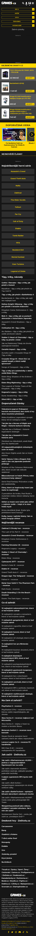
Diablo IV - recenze (10, 569)
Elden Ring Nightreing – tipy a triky (17, 383)
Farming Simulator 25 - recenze (15, 545)
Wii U (17, 9)
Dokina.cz (6, 884)
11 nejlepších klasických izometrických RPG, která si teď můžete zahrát (15, 658)
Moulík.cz (14, 881)
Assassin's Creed (18, 171)
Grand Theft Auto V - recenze (14, 572)
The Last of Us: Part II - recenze (15, 532)
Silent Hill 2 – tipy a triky (12, 399)
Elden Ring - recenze (11, 558)
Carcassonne (7, 826)
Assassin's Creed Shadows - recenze (17, 535)
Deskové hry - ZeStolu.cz (16, 820)
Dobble (5, 846)
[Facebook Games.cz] (8, 932)
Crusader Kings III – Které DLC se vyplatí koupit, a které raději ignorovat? (16, 361)
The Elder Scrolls (18, 200)
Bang (4, 830)
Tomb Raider (18, 236)
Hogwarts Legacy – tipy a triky (15, 392)
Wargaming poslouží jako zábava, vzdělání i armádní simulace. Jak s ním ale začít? (16, 808)
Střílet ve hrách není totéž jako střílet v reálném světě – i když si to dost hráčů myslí (18, 504)
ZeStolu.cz (7, 875)
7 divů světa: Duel (9, 838)
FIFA (18, 243)
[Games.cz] (9, 3)
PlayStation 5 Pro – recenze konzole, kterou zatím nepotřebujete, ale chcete (17, 712)
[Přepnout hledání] (23, 3)
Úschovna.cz (22, 878)
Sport (20, 869)
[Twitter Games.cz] (12, 932)
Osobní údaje (25, 921)
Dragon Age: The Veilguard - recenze (18, 576)
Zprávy (14, 869)
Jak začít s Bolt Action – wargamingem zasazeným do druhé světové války (17, 785)
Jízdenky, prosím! (9, 854)
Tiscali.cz (6, 869)
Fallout (18, 207)
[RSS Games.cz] (27, 932)
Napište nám (14, 925)
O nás (15, 923)
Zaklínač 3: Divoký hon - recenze (16, 528)
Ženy (26, 869)
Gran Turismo (18, 264)
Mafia (18, 186)
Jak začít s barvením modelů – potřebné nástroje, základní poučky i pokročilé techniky (17, 771)
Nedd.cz (5, 881)
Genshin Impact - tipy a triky (14, 349)
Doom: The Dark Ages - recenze (15, 598)
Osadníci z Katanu (9, 834)
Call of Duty (18, 221)
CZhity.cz (15, 884)
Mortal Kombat (18, 257)
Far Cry (18, 214)
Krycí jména (7, 858)
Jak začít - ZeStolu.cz (14, 754)
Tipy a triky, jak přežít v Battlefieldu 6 (18, 295)
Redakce (11, 921)
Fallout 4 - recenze (10, 579)
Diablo (18, 228)
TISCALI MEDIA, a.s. (23, 927)
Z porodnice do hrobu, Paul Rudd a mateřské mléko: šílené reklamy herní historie (18, 496)
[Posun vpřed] (32, 134)
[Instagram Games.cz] (16, 932)
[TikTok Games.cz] (23, 932)
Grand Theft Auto (18, 179)
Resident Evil (18, 250)
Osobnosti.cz (18, 875)
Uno (3, 850)
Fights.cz (23, 881)
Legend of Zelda (18, 271)
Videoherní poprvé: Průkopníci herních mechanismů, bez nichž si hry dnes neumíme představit (18, 411)
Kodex (4, 923)
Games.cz (16, 872)
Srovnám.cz (7, 887)
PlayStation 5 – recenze (12, 706)
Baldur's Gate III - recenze (13, 565)
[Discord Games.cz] (19, 932)
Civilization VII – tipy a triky (13, 328)
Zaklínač (18, 193)
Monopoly (6, 842)
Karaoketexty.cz (8, 878)
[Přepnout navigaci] (26, 3)
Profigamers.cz (27, 872)
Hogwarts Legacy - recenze (14, 549)
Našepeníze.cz (27, 884)
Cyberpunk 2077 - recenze (13, 562)
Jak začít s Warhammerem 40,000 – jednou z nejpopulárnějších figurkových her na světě (17, 762)
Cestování (6, 872)
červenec (17, 21)
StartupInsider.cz (20, 887)
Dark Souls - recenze (11, 589)
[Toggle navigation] (32, 3)
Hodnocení (16, 25)
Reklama (4, 921)
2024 (17, 17)
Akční (17, 13)
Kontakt (9, 923)
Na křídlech (6, 862)
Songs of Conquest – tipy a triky (15, 367)
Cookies (17, 921)
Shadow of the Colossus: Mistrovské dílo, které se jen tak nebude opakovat (17, 469)
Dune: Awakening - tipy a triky (15, 396)
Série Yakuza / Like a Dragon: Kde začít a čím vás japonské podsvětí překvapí (16, 461)
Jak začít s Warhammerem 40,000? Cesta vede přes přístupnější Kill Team (17, 800)
